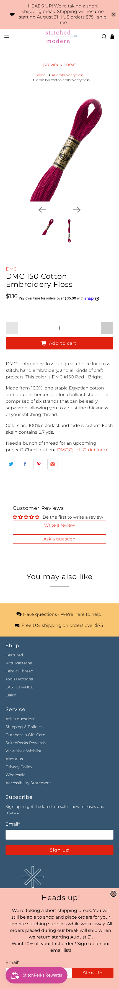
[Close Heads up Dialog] (113, 894)
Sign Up (93, 972)
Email (13, 962)
